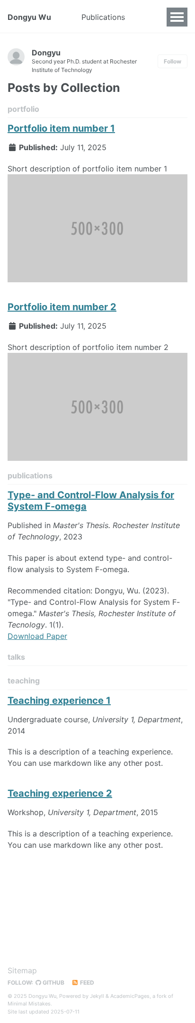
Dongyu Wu (29, 17)
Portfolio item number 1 (61, 128)
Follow (172, 61)
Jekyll (97, 996)
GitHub (52, 982)
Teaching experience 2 (60, 793)
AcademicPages (130, 996)
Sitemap (22, 970)
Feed (86, 982)
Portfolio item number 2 (62, 307)
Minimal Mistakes (29, 1003)
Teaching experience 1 (59, 700)
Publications (103, 17)
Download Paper (37, 636)
